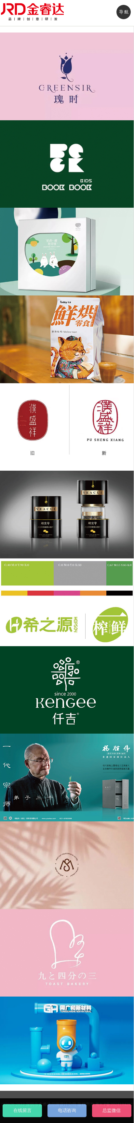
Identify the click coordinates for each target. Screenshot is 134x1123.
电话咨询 (67, 1110)
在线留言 (22, 1110)
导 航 (123, 11)
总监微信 (111, 1110)
